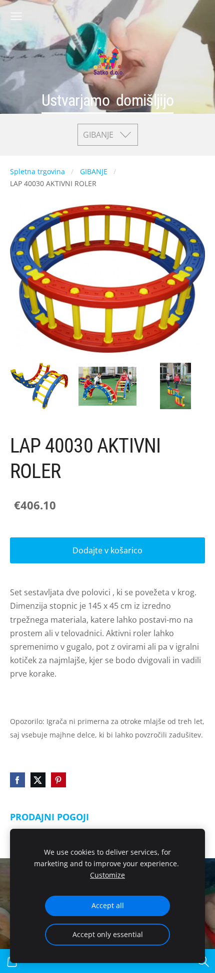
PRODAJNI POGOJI (49, 817)
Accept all (108, 905)
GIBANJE (94, 171)
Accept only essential (107, 934)
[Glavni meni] (16, 16)
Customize (107, 875)
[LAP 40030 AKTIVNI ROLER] (39, 386)
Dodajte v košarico (107, 550)
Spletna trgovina (37, 171)
